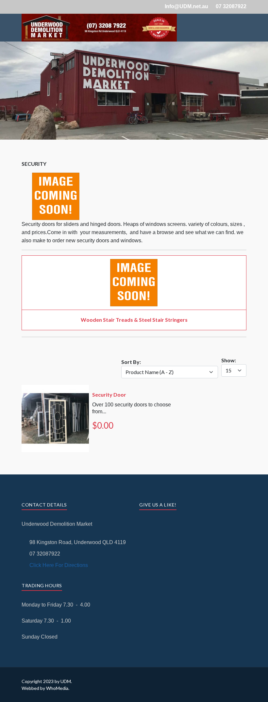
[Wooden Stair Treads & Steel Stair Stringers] (134, 263)
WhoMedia (57, 688)
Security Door (109, 394)
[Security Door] (55, 388)
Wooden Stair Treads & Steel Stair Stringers (134, 320)
